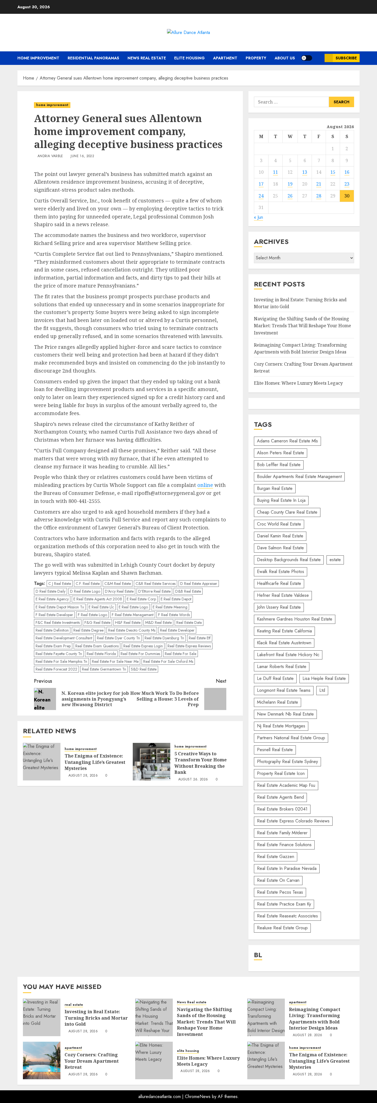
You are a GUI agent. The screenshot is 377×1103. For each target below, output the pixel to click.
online (205, 485)
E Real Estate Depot (176, 599)
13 (304, 172)
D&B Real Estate (188, 591)
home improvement (38, 58)
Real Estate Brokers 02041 (282, 809)
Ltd (322, 690)
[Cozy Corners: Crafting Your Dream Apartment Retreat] (41, 1060)
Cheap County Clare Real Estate (287, 512)
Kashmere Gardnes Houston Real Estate (294, 619)
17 (261, 184)
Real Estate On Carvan (278, 880)
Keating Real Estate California (284, 631)
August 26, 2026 (193, 779)
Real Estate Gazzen (275, 856)
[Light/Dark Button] (306, 58)
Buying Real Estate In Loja (281, 500)
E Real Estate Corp (141, 599)
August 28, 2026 (83, 776)
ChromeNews (198, 1096)
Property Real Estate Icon (281, 773)
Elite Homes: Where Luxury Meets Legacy (298, 383)
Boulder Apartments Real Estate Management (299, 476)
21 (318, 184)
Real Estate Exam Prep (53, 646)
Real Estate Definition (52, 630)
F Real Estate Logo (92, 615)
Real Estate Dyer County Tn (118, 638)
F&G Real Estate (97, 622)
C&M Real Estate (117, 583)
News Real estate (147, 58)
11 (275, 172)
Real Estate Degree (88, 630)
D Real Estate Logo (85, 591)
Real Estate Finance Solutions (284, 844)
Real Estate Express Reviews (189, 646)
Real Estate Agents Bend (280, 797)
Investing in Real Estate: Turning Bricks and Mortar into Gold (96, 1018)
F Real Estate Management (132, 615)
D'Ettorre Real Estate (154, 591)
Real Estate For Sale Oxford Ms (168, 661)
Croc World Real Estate (279, 524)
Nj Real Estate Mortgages (281, 726)
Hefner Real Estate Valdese (283, 595)
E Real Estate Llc (101, 607)
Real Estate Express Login (143, 646)
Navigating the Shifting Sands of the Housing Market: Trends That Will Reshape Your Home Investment (302, 326)
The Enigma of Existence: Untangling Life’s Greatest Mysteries (95, 762)
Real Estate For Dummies (140, 653)
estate (335, 559)
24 (261, 196)
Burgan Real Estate (275, 488)
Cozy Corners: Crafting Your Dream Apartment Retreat (92, 1061)
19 (290, 184)
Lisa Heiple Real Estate (324, 678)
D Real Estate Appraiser (198, 583)
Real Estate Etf (200, 638)
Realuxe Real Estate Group (282, 928)
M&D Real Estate (158, 622)
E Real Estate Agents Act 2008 (97, 599)
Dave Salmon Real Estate (280, 548)
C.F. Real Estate (88, 583)
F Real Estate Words (174, 615)
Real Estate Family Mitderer (282, 833)
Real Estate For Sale (180, 653)
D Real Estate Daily (50, 591)
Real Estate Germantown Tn (104, 669)
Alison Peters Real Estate (280, 453)
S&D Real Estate (143, 669)
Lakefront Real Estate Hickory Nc (288, 654)
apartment (225, 58)
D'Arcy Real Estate (119, 591)
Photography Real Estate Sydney (287, 761)
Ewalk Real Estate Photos (280, 571)
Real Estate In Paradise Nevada (287, 868)
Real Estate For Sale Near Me (115, 661)
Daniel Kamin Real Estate (280, 536)
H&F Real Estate (127, 622)
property (256, 58)
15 (332, 172)
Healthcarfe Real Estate (279, 583)
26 (290, 196)
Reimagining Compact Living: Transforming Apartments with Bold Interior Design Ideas (314, 1018)
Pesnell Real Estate (275, 749)
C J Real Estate (59, 583)
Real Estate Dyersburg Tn (164, 638)
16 (346, 172)
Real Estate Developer (177, 630)
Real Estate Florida (101, 653)
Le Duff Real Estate (275, 678)
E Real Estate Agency (52, 599)
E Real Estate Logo (133, 607)
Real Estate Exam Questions (97, 646)
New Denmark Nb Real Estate (285, 714)
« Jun (258, 217)
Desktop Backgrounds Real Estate (289, 559)
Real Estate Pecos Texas (280, 892)
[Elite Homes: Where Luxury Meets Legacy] (154, 1060)
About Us (285, 58)
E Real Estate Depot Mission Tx (60, 607)
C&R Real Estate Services (156, 583)
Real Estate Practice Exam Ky (284, 904)
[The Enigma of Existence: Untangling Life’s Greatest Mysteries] (41, 761)
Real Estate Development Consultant (64, 638)
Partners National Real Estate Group (291, 738)
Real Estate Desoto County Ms (131, 630)
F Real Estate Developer (54, 615)
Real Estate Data (189, 622)
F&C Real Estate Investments (58, 622)
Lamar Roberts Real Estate (281, 666)
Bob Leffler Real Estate (279, 464)
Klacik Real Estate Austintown (284, 643)
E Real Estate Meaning (170, 607)
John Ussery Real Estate (279, 607)
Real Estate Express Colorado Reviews (293, 821)
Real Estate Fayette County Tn (59, 653)
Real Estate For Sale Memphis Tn (61, 661)
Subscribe (346, 58)
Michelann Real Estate (277, 702)
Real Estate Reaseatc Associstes (287, 916)
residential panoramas (93, 58)
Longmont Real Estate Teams (283, 690)
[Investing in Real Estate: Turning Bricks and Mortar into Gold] (41, 1017)
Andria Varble (50, 156)
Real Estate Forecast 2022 (56, 669)
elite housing (189, 58)
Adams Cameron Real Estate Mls (287, 441)
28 (318, 196)
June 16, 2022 (82, 156)
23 (346, 184)
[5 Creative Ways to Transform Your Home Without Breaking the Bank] (151, 761)
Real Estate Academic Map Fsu (286, 785)
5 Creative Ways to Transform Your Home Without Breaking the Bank (200, 763)
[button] (318, 58)
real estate (74, 1004)
